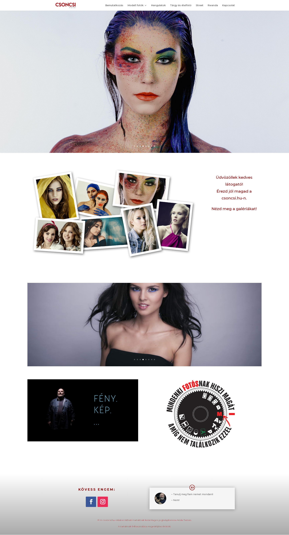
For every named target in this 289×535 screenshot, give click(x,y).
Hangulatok (158, 5)
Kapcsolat (228, 5)
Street (199, 5)
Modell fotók (135, 5)
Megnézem (145, 333)
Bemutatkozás (114, 5)
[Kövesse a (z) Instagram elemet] (103, 502)
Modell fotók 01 (144, 319)
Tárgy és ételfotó (180, 5)
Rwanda (213, 5)
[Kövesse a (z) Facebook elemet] (91, 502)
